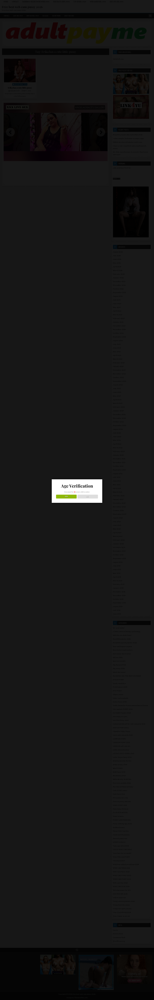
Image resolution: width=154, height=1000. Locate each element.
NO (88, 496)
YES (66, 496)
